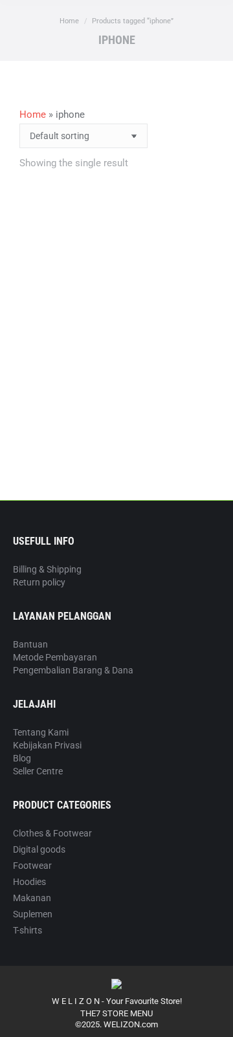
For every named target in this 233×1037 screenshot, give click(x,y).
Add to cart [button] (116, 445)
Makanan (32, 898)
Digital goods (39, 849)
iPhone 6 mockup (116, 401)
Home (32, 114)
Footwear (32, 865)
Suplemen (32, 914)
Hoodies (29, 882)
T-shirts (27, 930)
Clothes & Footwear (52, 833)
